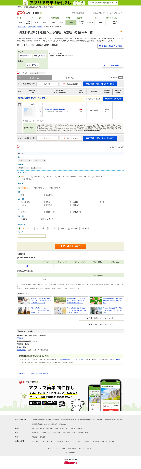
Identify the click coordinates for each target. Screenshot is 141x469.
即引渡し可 (77, 212)
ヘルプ (64, 448)
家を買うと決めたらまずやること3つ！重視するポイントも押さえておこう (41, 301)
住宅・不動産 (115, 359)
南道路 (75, 202)
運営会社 (89, 448)
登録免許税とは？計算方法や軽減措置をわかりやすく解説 (112, 301)
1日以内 (52, 228)
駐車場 (73, 428)
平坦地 (23, 205)
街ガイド (80, 441)
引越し (38, 441)
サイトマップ (81, 448)
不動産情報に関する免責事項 (39, 373)
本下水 (49, 205)
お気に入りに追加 (72, 84)
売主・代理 (51, 212)
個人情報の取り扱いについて (40, 424)
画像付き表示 (70, 78)
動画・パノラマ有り (48, 219)
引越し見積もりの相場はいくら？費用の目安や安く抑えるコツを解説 (76, 310)
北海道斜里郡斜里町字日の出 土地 (31, 98)
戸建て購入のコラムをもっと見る (102, 318)
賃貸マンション (64, 428)
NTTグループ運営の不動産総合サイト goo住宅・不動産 (35, 7)
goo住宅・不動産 (20, 419)
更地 (22, 195)
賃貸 (82, 359)
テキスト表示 (34, 78)
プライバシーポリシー (54, 448)
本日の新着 (40, 228)
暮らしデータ (72, 441)
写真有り (24, 219)
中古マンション (47, 433)
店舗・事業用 (40, 428)
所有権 (23, 212)
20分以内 (98, 176)
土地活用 (42, 437)
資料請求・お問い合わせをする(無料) (101, 84)
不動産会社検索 (62, 441)
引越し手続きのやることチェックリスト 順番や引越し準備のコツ (40, 310)
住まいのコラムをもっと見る (101, 324)
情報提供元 (100, 420)
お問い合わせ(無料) (114, 99)
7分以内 (61, 176)
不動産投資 (79, 433)
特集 (33, 441)
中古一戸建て (65, 359)
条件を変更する (32, 65)
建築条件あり (55, 188)
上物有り (50, 195)
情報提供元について (24, 373)
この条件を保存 (114, 65)
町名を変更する (39, 56)
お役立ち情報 (19, 441)
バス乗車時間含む (27, 179)
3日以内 (63, 228)
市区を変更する (25, 56)
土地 (75, 359)
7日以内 (74, 228)
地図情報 (111, 441)
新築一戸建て (57, 433)
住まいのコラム (89, 441)
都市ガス (76, 205)
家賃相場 (79, 428)
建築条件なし (39, 188)
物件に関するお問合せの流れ (86, 420)
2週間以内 (85, 228)
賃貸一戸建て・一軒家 (52, 428)
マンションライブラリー (48, 441)
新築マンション (36, 433)
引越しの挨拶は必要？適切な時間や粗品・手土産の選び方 (112, 310)
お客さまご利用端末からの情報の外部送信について (61, 420)
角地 (48, 202)
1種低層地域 (25, 202)
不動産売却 (35, 437)
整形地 (101, 202)
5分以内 (49, 176)
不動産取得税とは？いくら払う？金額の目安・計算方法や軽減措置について (76, 301)
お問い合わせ (72, 448)
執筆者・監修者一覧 (101, 441)
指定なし (24, 176)
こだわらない (26, 228)
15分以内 (86, 176)
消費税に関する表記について (59, 424)
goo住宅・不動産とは (38, 420)
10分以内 (73, 176)
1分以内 (37, 176)
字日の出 (20, 338)
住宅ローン (88, 433)
